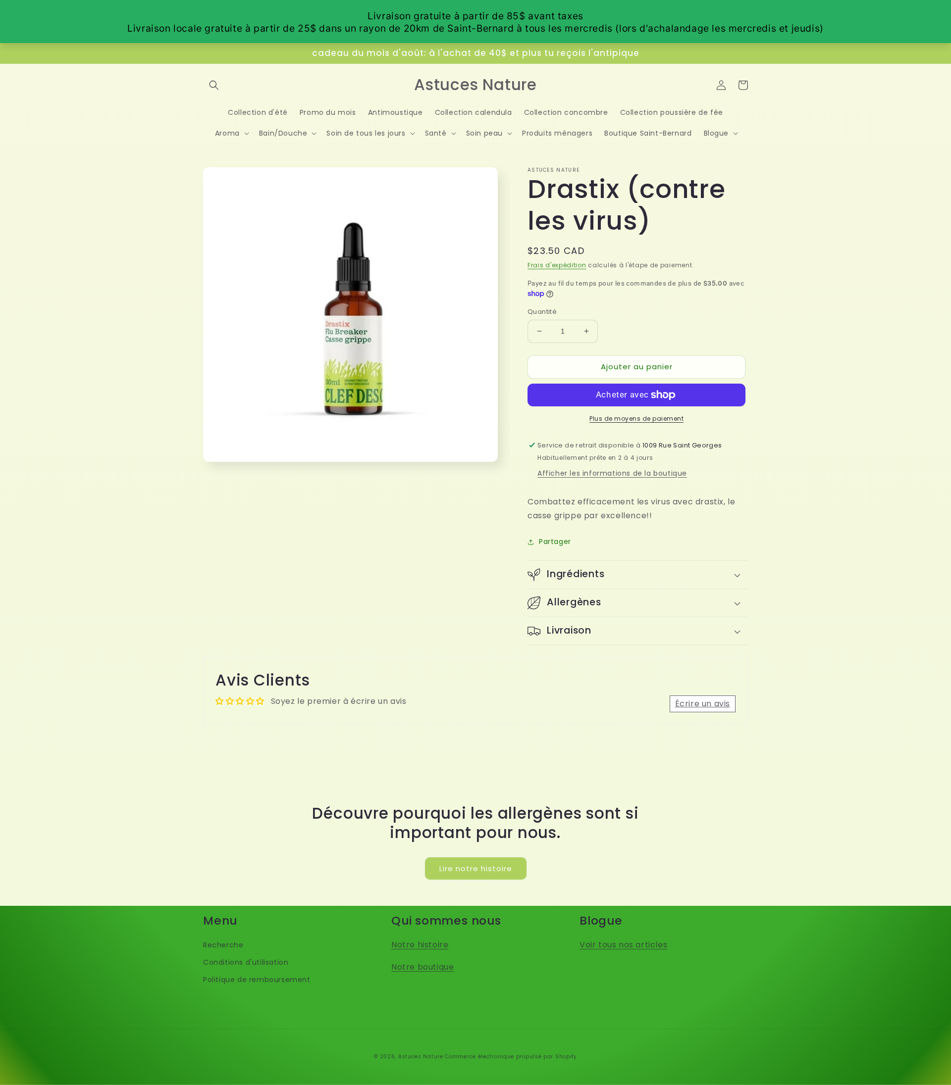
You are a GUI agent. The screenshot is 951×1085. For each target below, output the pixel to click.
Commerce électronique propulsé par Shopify (511, 1056)
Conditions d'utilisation (245, 962)
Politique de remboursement (257, 980)
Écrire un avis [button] (702, 703)
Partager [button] (555, 541)
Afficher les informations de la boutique (612, 473)
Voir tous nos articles (623, 944)
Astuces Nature (420, 1056)
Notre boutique (422, 967)
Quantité (542, 311)
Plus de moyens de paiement (636, 418)
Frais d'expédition (557, 265)
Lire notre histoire (475, 868)
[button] (214, 85)
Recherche (223, 945)
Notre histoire (419, 944)
